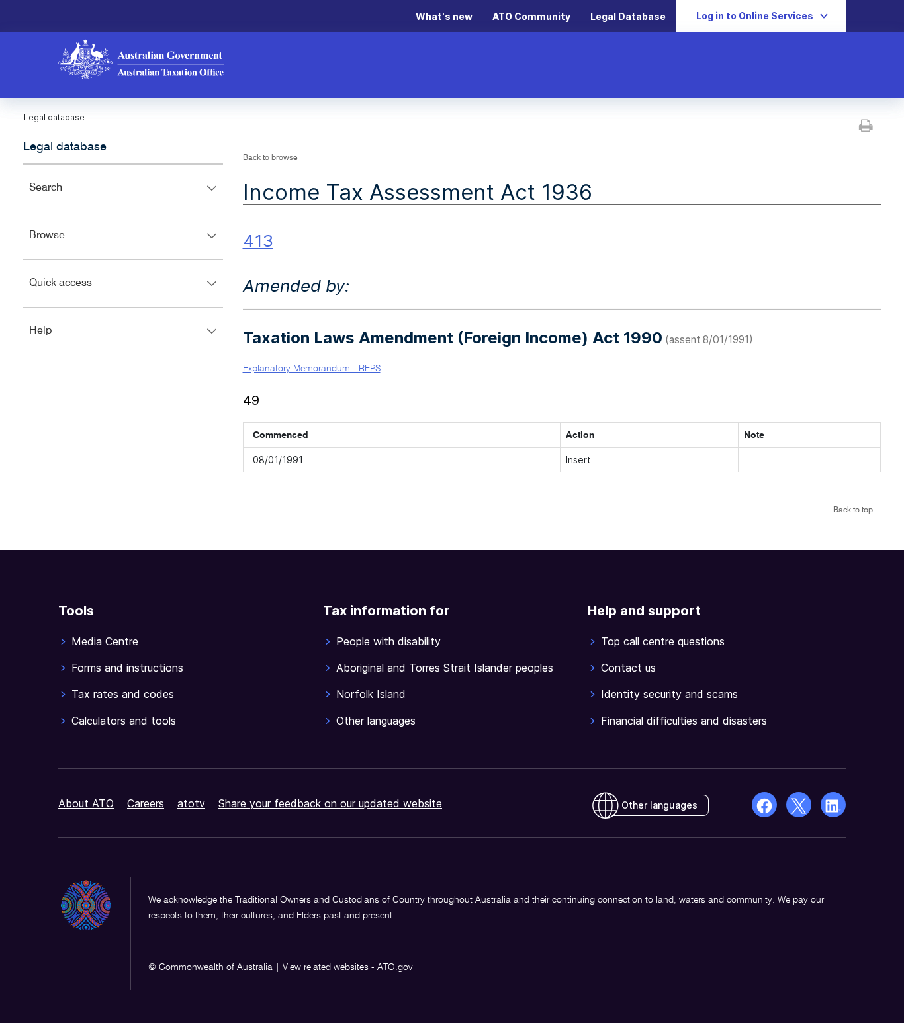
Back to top (853, 510)
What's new (444, 16)
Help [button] (60, 340)
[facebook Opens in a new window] (764, 804)
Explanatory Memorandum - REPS (312, 368)
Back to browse (270, 158)
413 (258, 240)
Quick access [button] (79, 292)
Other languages (659, 805)
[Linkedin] (833, 804)
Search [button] (65, 197)
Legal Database (628, 16)
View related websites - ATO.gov (347, 967)
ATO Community (531, 16)
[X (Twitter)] (798, 804)
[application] (123, 259)
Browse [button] (66, 244)
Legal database (65, 147)
